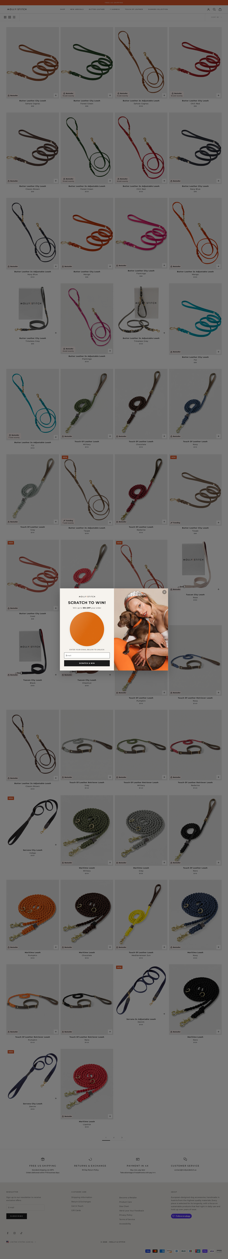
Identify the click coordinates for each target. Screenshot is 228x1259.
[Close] (164, 592)
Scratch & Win (87, 663)
